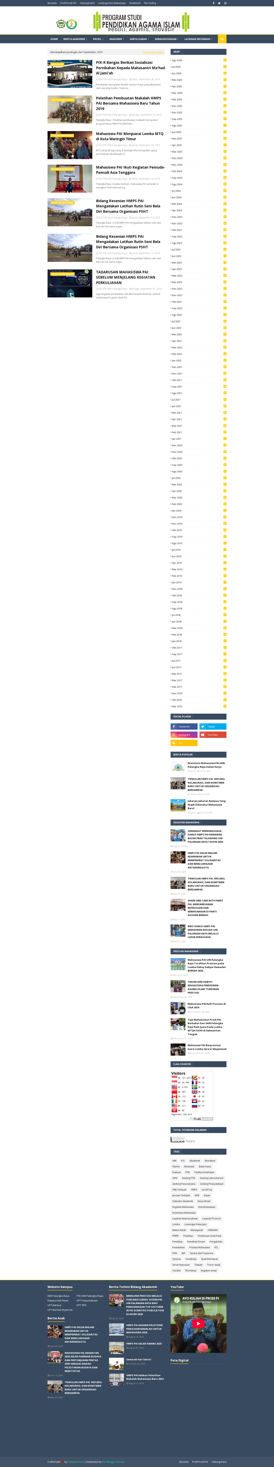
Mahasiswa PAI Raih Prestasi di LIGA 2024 (207, 1005)
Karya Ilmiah (204, 1201)
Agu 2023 (199, 243)
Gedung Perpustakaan (211, 1183)
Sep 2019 (199, 536)
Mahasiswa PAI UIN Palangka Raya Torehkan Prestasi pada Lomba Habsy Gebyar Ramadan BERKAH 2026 (207, 965)
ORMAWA (213, 1230)
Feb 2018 (199, 634)
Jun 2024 (199, 197)
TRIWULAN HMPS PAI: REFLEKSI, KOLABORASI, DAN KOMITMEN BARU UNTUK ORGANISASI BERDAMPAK (206, 784)
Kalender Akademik (182, 1201)
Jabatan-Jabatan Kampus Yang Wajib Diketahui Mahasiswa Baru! (207, 804)
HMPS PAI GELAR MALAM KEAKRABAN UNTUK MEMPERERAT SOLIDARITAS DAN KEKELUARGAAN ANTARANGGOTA (204, 860)
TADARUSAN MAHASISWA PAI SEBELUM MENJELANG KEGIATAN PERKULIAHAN (125, 277)
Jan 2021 (199, 438)
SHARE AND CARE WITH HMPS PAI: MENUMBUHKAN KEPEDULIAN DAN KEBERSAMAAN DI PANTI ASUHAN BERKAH (205, 908)
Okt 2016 (199, 700)
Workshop (190, 1270)
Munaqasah (197, 1230)
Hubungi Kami (87, 3)
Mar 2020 (199, 497)
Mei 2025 (199, 138)
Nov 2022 (199, 295)
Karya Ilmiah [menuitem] (138, 39)
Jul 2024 (199, 190)
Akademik (195, 1160)
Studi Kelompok (209, 1259)
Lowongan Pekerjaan (196, 1224)
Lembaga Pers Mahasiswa (112, 3)
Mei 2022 (199, 334)
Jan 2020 (199, 510)
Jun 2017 (199, 667)
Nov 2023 (199, 223)
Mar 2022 (199, 347)
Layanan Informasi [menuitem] (197, 39)
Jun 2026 (199, 73)
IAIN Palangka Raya (58, 1295)
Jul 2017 (199, 660)
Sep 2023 (199, 236)
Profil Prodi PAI (68, 3)
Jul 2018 (199, 615)
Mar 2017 (199, 680)
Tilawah (198, 1264)
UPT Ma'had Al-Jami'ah (60, 1309)
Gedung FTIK (188, 1178)
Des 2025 (199, 106)
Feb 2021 (199, 432)
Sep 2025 (199, 119)
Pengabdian (216, 1241)
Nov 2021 (199, 373)
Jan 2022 (199, 360)
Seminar (176, 1259)
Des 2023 (199, 217)
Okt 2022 (199, 301)
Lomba (176, 1224)
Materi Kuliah (179, 1230)
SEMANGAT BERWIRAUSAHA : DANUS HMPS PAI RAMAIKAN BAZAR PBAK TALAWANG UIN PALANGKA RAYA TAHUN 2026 (205, 836)
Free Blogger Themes (113, 1461)
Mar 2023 (199, 275)
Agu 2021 (199, 393)
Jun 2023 (199, 256)
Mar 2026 (199, 93)
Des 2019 (199, 517)
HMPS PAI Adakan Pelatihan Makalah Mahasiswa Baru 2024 (144, 1377)
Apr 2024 (199, 210)
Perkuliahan (178, 1247)
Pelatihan (188, 1235)
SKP (183, 1253)
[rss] (184, 743)
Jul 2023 (199, 249)
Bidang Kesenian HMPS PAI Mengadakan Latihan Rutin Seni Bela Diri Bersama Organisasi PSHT (128, 206)
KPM (197, 1195)
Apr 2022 (199, 341)
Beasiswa (189, 1166)
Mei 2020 (199, 484)
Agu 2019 (199, 543)
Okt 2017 (199, 647)
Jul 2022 (199, 321)
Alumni (176, 1166)
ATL (183, 1160)
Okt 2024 (199, 171)
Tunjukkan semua (153, 52)
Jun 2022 (199, 328)
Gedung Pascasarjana (183, 1183)
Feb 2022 (199, 354)
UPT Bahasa (54, 1305)
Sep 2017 (199, 654)
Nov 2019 (199, 523)
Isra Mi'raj (207, 1189)
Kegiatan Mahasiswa (183, 1207)
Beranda (52, 3)
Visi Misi (176, 1270)
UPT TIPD (81, 1305)
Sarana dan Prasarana (201, 1253)
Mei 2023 (199, 262)
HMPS (194, 1189)
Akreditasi (210, 1160)
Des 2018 (199, 589)
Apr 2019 (199, 562)
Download (134, 3)
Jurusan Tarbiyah (181, 1195)
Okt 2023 (199, 230)
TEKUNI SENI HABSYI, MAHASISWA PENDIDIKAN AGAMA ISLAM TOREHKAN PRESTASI (203, 987)
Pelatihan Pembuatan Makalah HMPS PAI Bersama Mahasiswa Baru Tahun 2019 (128, 103)
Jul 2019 (199, 549)
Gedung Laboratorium (211, 1178)
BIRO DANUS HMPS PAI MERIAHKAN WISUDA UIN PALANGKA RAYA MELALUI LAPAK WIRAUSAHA (203, 932)
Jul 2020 (199, 478)
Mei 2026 (199, 79)
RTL (216, 1247)
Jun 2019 (199, 556)
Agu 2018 (199, 608)
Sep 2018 (199, 602)
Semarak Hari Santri (138, 1359)
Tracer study (213, 1264)
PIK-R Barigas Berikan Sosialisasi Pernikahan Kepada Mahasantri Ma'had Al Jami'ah (130, 68)
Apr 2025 (199, 145)
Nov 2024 (199, 164)
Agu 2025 (199, 125)
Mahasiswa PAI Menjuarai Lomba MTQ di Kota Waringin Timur (129, 136)
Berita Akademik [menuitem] (74, 39)
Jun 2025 (199, 132)
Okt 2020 (199, 458)
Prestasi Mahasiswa (199, 1247)
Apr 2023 (199, 269)
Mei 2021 (199, 412)
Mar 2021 (199, 425)
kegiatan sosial (209, 1270)
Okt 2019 (199, 530)
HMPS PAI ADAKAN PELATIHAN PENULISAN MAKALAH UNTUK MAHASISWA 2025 (144, 1328)
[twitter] (219, 3)
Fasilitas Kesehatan (204, 1172)
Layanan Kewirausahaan (185, 1218)
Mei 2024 (199, 203)
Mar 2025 (199, 151)
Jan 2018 (199, 641)
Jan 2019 (199, 582)
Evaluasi (176, 1172)
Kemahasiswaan (206, 1207)
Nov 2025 (199, 112)
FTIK (187, 1172)
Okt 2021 (199, 380)
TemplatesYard (76, 1461)
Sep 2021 (199, 386)
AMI (174, 1160)
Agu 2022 (199, 314)
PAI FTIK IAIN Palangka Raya (113, 79)
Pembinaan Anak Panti (209, 1235)
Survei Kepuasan (181, 1264)
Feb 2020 (199, 504)
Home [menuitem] (54, 39)
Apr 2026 (199, 86)
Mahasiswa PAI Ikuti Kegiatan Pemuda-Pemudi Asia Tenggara (130, 170)
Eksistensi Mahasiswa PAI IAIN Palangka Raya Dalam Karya (206, 764)
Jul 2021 (199, 399)
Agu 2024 (199, 184)
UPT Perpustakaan (87, 1300)
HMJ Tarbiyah (179, 1189)
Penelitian (177, 1241)
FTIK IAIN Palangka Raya (89, 1295)
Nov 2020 (199, 452)
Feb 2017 (199, 686)
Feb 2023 (199, 282)
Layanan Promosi (211, 1218)
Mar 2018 (199, 628)
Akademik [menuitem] (115, 39)
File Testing (150, 3)
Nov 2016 (199, 693)
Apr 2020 (199, 491)
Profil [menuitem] (97, 39)
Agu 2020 (199, 471)
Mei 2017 (199, 673)
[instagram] (224, 3)
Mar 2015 (199, 706)
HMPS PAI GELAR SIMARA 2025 (144, 1343)
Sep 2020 (199, 465)
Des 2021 (199, 367)
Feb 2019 (199, 576)
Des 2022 (199, 288)
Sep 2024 (199, 177)
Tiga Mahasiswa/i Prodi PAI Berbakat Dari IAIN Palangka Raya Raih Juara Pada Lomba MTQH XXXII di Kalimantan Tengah (205, 1027)
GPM (174, 1178)
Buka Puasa (205, 1166)
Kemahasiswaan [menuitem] (166, 39)
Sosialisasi (191, 1259)
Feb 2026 (199, 99)
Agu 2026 (199, 60)
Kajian (207, 1195)
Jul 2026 (199, 66)
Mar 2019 (199, 569)
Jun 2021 (199, 406)
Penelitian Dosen (196, 1241)
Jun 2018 (199, 621)
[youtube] (212, 735)
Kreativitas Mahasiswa (184, 1212)
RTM (174, 1253)
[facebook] (213, 3)
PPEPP (175, 1235)
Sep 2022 (199, 308)
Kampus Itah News (58, 1300)
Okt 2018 (199, 595)
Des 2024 (199, 158)
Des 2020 (199, 445)
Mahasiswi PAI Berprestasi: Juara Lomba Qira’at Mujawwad (207, 1047)
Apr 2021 (199, 419)
